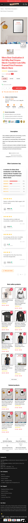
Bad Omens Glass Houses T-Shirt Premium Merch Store (7, 368)
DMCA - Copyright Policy (6, 480)
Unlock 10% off (3, 516)
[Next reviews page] (25, 274)
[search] (24, 4)
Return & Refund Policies (6, 493)
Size (3, 76)
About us (3, 474)
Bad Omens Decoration (11, 9)
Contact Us (3, 495)
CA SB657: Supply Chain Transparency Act (10, 482)
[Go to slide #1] (10, 51)
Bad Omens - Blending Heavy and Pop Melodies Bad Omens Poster (7, 346)
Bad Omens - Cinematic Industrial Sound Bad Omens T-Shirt (7, 325)
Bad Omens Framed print (7, 11)
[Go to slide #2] (17, 51)
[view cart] (26, 4)
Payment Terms (4, 491)
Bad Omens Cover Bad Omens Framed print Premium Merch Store (20, 403)
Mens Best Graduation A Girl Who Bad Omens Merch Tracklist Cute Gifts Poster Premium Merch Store (20, 369)
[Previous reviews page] (18, 274)
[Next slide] (25, 30)
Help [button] (25, 521)
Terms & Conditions (5, 476)
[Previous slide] (2, 30)
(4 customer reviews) (12, 71)
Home (2, 9)
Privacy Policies (4, 478)
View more (14, 379)
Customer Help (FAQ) (5, 497)
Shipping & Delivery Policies (7, 489)
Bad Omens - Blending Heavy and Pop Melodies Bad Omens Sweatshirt (20, 325)
